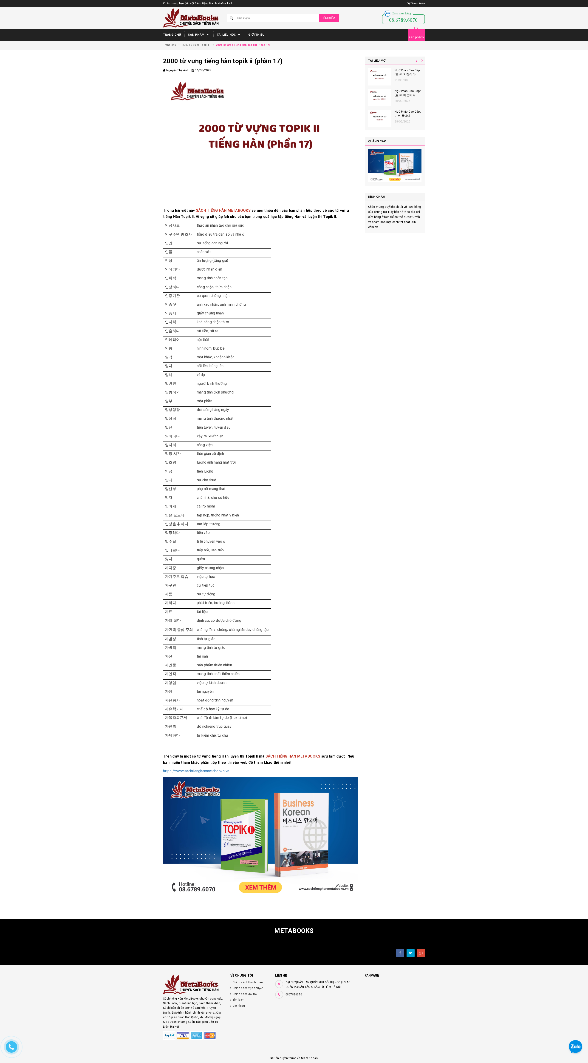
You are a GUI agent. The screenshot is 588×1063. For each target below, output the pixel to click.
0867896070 (294, 994)
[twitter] (411, 953)
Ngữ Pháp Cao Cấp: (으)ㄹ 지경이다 (408, 72)
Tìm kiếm (329, 18)
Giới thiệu (256, 34)
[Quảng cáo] (395, 165)
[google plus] (421, 953)
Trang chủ (172, 34)
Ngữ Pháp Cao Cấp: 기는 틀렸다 (408, 113)
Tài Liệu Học (227, 34)
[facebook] (400, 953)
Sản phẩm (196, 34)
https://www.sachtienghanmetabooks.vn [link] (196, 771)
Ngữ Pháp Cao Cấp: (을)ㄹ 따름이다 (408, 93)
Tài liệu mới (377, 60)
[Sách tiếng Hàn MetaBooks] (193, 984)
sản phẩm (416, 37)
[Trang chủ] (193, 18)
